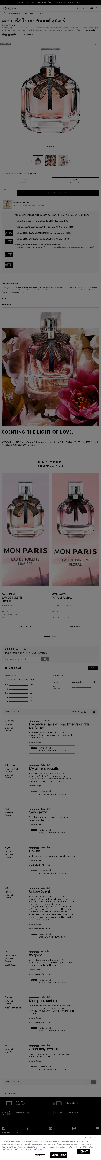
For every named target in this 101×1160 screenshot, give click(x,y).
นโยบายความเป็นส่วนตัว (34, 1150)
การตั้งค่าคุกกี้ (40, 1155)
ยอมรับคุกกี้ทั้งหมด (59, 1155)
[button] (83, 1151)
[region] (50, 1147)
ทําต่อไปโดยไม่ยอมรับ (92, 1138)
